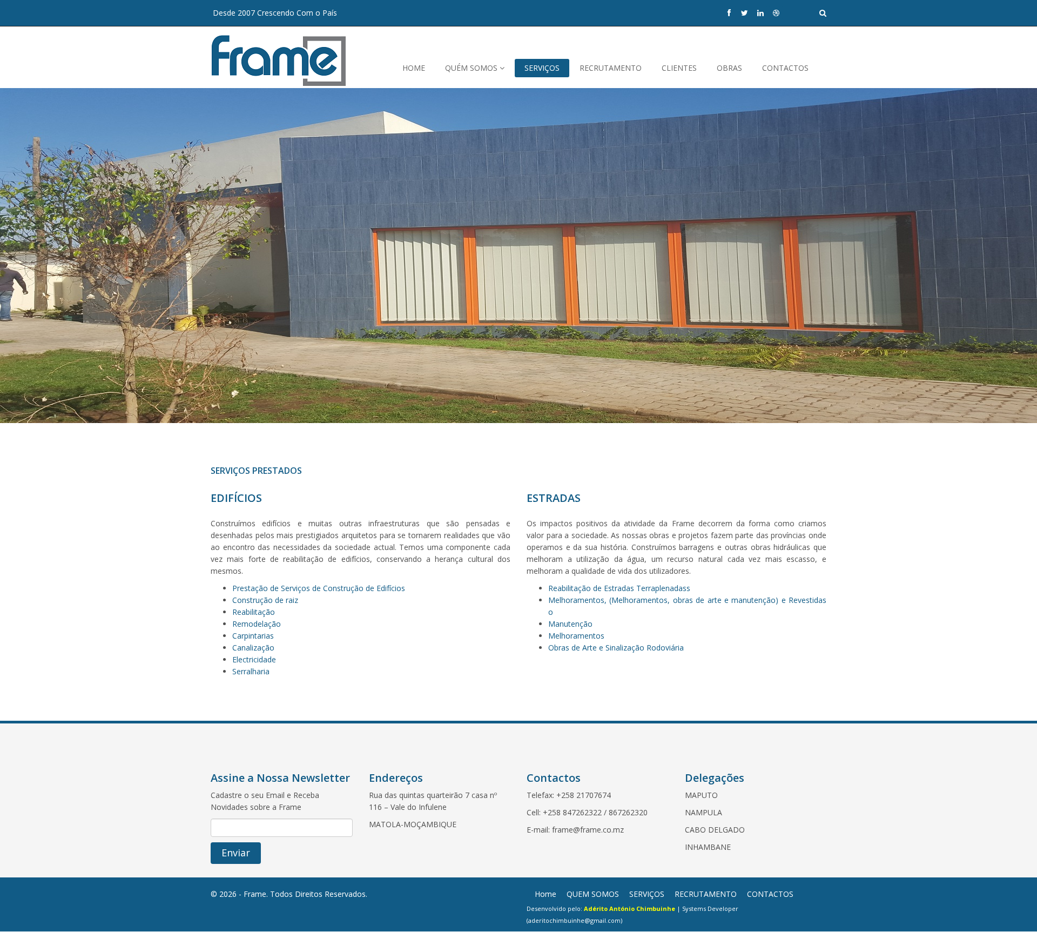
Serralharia (251, 671)
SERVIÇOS (542, 68)
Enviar (235, 852)
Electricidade (254, 659)
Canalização (253, 647)
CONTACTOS (785, 68)
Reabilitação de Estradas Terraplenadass (619, 588)
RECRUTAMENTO (611, 68)
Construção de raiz (265, 600)
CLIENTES (679, 68)
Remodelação (256, 624)
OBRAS (729, 68)
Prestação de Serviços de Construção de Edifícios (318, 588)
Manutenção (570, 624)
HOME (413, 68)
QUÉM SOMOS (472, 68)
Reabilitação (253, 612)
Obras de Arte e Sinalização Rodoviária (616, 647)
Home (545, 894)
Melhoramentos (576, 636)
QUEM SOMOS (593, 894)
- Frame (252, 894)
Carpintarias (253, 636)
